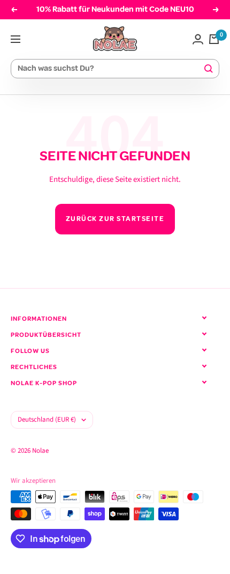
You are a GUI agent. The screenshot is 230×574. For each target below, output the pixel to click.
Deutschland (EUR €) (47, 419)
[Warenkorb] (214, 39)
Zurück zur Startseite (115, 219)
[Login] (198, 39)
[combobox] (110, 69)
